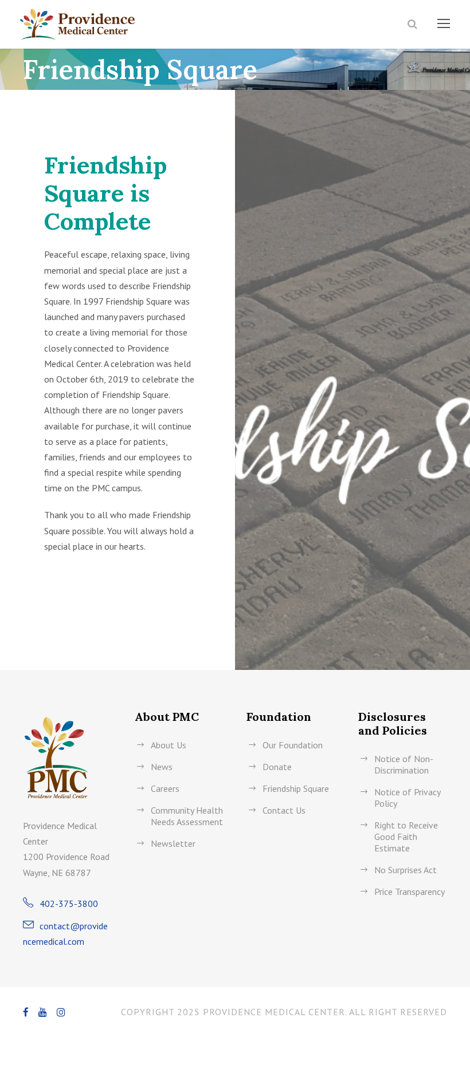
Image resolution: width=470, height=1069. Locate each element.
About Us (168, 745)
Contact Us (284, 810)
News (162, 766)
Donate (277, 766)
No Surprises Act (405, 869)
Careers (165, 788)
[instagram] (61, 1012)
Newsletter (173, 843)
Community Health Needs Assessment (187, 815)
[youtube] (43, 1012)
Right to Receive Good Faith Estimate (406, 836)
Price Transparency (409, 891)
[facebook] (26, 1012)
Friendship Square (296, 788)
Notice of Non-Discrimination (403, 764)
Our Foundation (293, 745)
